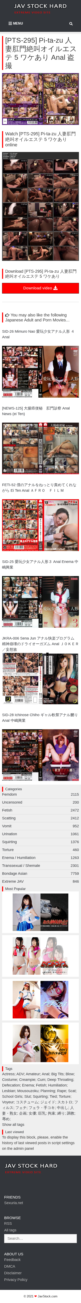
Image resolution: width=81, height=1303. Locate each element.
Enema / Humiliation (40, 858)
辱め (6, 1119)
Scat (72, 1091)
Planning (47, 1091)
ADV (20, 1074)
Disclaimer (13, 1273)
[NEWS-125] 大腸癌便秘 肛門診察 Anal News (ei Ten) (36, 411)
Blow (70, 1074)
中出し (62, 1108)
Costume (9, 1080)
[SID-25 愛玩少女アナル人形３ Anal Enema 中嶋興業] (40, 626)
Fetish (40, 810)
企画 (23, 1113)
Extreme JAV (40, 881)
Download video (38, 288)
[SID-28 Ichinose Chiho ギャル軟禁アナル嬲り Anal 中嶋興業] (40, 780)
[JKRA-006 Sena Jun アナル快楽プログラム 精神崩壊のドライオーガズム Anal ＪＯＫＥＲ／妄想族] (40, 703)
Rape (61, 1091)
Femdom (40, 794)
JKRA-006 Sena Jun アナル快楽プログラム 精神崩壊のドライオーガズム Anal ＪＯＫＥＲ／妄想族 (40, 644)
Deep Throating (60, 1080)
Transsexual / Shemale (40, 866)
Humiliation (57, 1085)
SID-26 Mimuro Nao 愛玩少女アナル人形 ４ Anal (38, 334)
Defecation (11, 1085)
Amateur (33, 1074)
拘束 (51, 1113)
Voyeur (8, 1102)
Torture (40, 850)
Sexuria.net (13, 1203)
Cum (41, 1080)
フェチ (21, 1108)
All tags (10, 1230)
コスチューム (27, 1102)
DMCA (9, 1266)
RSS (8, 1223)
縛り (61, 1113)
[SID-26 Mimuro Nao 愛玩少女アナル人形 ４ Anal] (40, 396)
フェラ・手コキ (42, 1108)
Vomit (40, 826)
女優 (32, 1113)
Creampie (27, 1080)
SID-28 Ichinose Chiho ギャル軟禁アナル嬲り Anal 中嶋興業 (40, 718)
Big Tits (57, 1074)
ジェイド (47, 1102)
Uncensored (40, 802)
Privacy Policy (15, 1280)
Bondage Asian (40, 873)
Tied (53, 1096)
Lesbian (8, 1091)
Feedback (12, 1260)
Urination (40, 834)
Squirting (40, 842)
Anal (45, 1074)
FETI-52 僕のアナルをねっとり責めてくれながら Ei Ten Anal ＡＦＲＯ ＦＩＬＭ (39, 488)
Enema (28, 1085)
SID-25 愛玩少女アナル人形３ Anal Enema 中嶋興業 (40, 564)
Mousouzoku (27, 1091)
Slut (27, 1096)
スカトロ (64, 1102)
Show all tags (13, 1125)
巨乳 (42, 1113)
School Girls (12, 1096)
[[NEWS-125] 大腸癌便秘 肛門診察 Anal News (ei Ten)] (40, 473)
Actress (8, 1074)
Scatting (40, 818)
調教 (70, 1113)
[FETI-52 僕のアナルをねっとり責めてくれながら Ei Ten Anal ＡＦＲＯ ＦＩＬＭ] (40, 550)
